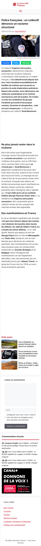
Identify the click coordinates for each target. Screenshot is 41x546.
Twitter (16, 63)
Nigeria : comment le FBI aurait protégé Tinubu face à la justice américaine (20, 445)
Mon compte (9, 508)
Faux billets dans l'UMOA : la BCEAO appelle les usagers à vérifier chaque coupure (19, 454)
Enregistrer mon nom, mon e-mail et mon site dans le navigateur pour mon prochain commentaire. (21, 417)
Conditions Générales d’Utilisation (17, 522)
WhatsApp (25, 63)
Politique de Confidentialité (14, 525)
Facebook (6, 63)
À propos (7, 511)
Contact (7, 515)
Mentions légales (10, 518)
